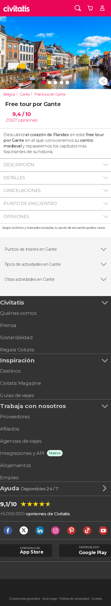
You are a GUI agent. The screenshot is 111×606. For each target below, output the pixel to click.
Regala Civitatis (17, 349)
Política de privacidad (74, 599)
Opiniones (16, 216)
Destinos (10, 371)
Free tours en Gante (49, 94)
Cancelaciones (22, 190)
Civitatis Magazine (20, 383)
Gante (25, 94)
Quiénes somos (18, 313)
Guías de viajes (17, 395)
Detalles (14, 177)
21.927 (11, 120)
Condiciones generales (24, 599)
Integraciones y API (22, 453)
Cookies (96, 599)
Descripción (18, 164)
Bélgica (9, 94)
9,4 (21, 114)
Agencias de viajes (21, 441)
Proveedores (15, 416)
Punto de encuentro (30, 203)
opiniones (27, 120)
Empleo (9, 477)
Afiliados (9, 429)
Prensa (8, 325)
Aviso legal (49, 599)
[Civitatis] (16, 8)
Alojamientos (15, 465)
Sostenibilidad (16, 337)
